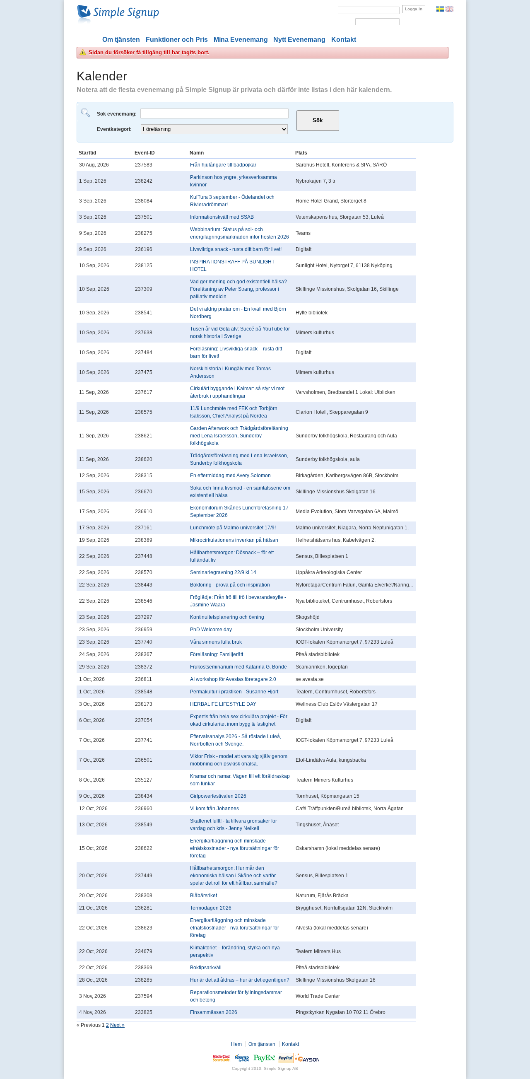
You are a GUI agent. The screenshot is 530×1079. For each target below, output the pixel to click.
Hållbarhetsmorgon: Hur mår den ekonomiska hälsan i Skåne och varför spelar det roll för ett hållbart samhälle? (233, 875)
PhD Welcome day (211, 629)
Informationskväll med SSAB (222, 217)
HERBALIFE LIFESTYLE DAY (223, 704)
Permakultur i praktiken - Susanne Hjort (234, 692)
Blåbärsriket (203, 895)
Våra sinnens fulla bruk (216, 642)
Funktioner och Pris (177, 39)
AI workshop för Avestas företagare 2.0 (233, 679)
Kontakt (343, 39)
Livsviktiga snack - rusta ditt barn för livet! (236, 249)
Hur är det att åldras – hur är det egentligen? (239, 980)
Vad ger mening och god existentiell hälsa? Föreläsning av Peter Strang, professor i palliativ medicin (238, 289)
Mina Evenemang (241, 39)
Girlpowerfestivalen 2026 (218, 796)
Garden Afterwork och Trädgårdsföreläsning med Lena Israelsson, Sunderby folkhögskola (239, 435)
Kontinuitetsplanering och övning (227, 617)
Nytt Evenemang (299, 39)
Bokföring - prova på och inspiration (230, 585)
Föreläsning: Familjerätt (216, 654)
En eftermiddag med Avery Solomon (230, 475)
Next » (117, 1025)
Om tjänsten (121, 39)
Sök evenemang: (117, 114)
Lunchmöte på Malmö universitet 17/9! (233, 528)
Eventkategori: (115, 129)
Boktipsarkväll (206, 967)
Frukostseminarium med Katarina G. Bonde (238, 667)
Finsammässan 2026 (213, 1012)
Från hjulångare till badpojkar (223, 165)
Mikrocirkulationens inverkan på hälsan (234, 540)
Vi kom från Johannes (214, 808)
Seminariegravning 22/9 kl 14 (223, 572)
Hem (236, 1044)
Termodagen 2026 (210, 908)
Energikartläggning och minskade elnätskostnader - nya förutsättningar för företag (234, 848)
